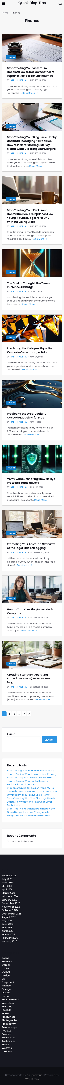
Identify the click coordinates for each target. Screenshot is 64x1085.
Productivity (9, 1023)
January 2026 (9, 899)
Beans (5, 958)
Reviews (6, 1030)
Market (6, 1013)
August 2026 (9, 875)
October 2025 (10, 910)
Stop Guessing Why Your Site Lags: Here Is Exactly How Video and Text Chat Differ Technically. (31, 802)
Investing (7, 1006)
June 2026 (7, 882)
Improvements (10, 999)
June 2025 (8, 924)
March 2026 (8, 893)
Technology (8, 1041)
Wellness (7, 1051)
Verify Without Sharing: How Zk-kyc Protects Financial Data (31, 481)
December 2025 (11, 903)
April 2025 (7, 930)
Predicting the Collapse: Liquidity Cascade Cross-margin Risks (29, 350)
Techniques (8, 1037)
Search (11, 733)
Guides (6, 992)
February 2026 (10, 896)
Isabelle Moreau (18, 80)
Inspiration (8, 1003)
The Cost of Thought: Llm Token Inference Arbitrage (28, 285)
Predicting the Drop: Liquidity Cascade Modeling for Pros (26, 415)
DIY (3, 978)
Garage (6, 989)
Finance (11, 57)
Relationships (9, 1027)
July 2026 (7, 879)
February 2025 (10, 937)
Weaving (7, 1047)
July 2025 (7, 920)
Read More (29, 93)
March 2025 (8, 934)
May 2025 (7, 927)
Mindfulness (8, 1016)
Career (6, 964)
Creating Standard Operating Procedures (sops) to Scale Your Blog (29, 678)
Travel (5, 1044)
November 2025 (11, 906)
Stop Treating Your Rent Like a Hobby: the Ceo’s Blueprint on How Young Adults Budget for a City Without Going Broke (30, 216)
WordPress (32, 1079)
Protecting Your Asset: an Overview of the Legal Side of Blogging (31, 546)
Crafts (5, 968)
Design (6, 975)
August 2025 (9, 917)
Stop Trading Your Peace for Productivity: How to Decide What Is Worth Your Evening (31, 772)
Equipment (8, 982)
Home (5, 996)
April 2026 (7, 889)
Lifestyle (6, 1010)
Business (7, 961)
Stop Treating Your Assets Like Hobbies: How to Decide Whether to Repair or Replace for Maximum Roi (31, 72)
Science (6, 1034)
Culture (6, 971)
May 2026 (7, 886)
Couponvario (34, 1075)
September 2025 (11, 913)
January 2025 (9, 941)
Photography (9, 1020)
